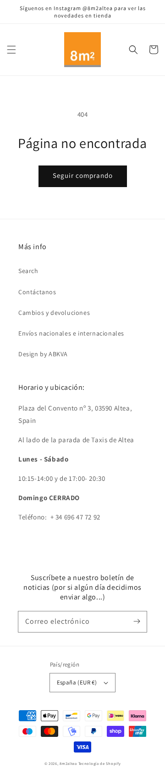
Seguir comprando (83, 175)
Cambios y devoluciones (54, 312)
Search (28, 271)
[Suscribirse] (136, 621)
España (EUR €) (77, 682)
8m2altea (68, 763)
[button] (11, 50)
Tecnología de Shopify (99, 763)
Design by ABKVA (43, 354)
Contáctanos (37, 292)
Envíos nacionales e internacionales (71, 333)
